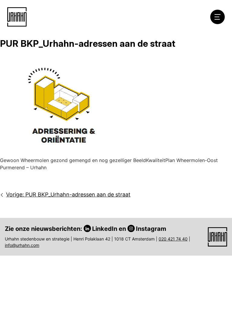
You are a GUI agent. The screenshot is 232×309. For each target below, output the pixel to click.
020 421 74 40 (173, 238)
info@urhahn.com (22, 245)
